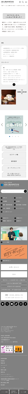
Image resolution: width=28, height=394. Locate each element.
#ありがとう (21, 79)
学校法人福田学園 (5, 335)
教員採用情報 (4, 358)
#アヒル (5, 77)
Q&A (14, 274)
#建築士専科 (14, 52)
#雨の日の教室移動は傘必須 (10, 79)
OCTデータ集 (14, 155)
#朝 (7, 70)
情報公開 (3, 363)
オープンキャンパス (14, 168)
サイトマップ (4, 365)
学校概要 (5, 201)
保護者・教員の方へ (7, 221)
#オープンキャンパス (8, 54)
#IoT (4, 70)
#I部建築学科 (6, 48)
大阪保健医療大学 (5, 339)
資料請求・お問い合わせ (14, 391)
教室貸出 (3, 361)
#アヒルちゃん (12, 77)
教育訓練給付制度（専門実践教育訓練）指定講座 (14, 289)
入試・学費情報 (6, 208)
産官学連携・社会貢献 (21, 204)
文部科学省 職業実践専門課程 (14, 283)
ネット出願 (23, 392)
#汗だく (5, 72)
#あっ (16, 72)
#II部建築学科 (6, 52)
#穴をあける (17, 75)
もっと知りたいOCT (7, 211)
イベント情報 (4, 392)
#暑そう (5, 75)
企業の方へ (19, 221)
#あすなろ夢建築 (13, 70)
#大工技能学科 (7, 50)
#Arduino (11, 81)
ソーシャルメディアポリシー (7, 376)
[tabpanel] (14, 124)
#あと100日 (11, 75)
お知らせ (5, 197)
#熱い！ (18, 73)
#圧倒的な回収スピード (9, 73)
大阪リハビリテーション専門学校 (9, 342)
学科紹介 (18, 201)
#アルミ (16, 81)
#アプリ (18, 77)
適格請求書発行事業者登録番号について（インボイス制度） (10, 379)
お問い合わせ (14, 267)
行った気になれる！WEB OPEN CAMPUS (14, 174)
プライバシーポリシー (6, 374)
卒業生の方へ (20, 218)
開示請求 (3, 385)
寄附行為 (3, 372)
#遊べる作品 (11, 72)
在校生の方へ (6, 218)
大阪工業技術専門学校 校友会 (8, 337)
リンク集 (3, 367)
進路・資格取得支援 (7, 204)
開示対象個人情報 (5, 382)
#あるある (5, 81)
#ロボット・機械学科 (8, 56)
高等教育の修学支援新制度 (14, 286)
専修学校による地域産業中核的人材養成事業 (14, 280)
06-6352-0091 (6, 328)
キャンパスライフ (20, 208)
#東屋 (19, 70)
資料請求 (14, 161)
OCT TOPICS (19, 197)
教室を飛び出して (7, 260)
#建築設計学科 (15, 50)
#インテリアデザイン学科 (17, 48)
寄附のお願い (4, 370)
